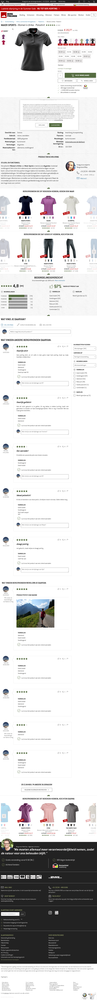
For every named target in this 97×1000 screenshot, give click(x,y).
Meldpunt (51, 953)
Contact (3, 945)
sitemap (6, 993)
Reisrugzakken (53, 984)
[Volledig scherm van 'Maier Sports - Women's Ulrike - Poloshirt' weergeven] (13, 29)
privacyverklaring (58, 120)
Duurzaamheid (53, 958)
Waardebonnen (53, 945)
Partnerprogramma (54, 948)
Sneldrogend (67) (55, 298)
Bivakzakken (53, 988)
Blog (7, 1)
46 (67, 56)
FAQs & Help (5, 943)
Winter (63, 15)
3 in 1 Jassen (29, 982)
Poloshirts (41, 21)
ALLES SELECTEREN (55, 125)
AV (2, 953)
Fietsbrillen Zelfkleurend (56, 990)
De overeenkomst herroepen (10, 960)
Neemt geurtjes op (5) (80, 296)
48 (73, 56)
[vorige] (3, 209)
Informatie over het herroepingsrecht (12, 957)
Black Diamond (77, 987)
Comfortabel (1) (54, 309)
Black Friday (5, 984)
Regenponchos (30, 985)
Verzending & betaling (8, 938)
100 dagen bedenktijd (59, 4)
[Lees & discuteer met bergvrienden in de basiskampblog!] (58, 913)
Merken (81, 15)
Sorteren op (78, 353)
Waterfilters (5, 987)
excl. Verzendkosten (63, 33)
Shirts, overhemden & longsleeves (26, 21)
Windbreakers (6, 988)
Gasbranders (5, 985)
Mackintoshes (30, 984)
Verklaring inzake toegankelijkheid (59, 955)
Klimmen (48, 15)
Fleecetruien (29, 990)
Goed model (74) (54, 296)
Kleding (22, 15)
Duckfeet (75, 984)
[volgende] (94, 209)
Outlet (88, 15)
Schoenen (30, 15)
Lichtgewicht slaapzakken (56, 985)
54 (61, 61)
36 (69, 52)
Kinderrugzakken (54, 987)
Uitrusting (39, 15)
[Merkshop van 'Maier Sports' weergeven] (5, 31)
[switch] (92, 998)
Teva (74, 982)
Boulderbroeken (6, 990)
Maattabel (60, 65)
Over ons (51, 938)
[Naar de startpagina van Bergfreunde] (9, 15)
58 (78, 61)
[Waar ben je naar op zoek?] (93, 15)
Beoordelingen (81, 361)
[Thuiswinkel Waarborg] (60, 865)
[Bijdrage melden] (67, 346)
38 (75, 52)
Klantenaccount (53, 940)
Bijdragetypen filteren (82, 345)
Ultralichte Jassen (31, 988)
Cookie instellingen (7, 955)
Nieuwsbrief (52, 943)
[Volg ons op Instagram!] (51, 913)
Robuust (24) (53, 304)
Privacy (6, 953)
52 (86, 56)
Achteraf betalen (33, 4)
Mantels (28, 987)
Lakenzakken (53, 982)
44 (61, 56)
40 (84, 52)
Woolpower (76, 988)
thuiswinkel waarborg (82, 4)
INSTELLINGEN (42, 125)
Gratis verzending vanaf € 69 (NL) (71, 86)
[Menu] (95, 993)
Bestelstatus (5, 940)
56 (69, 61)
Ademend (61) (54, 301)
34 (61, 52)
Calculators (5, 982)
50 (79, 56)
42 (90, 52)
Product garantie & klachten (10, 950)
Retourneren (5, 948)
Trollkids (75, 990)
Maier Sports (8, 25)
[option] (33, 49)
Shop (2, 1)
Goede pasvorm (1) (55, 307)
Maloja (75, 985)
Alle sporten (72, 15)
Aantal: (60, 71)
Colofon (50, 950)
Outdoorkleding (9, 21)
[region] (49, 115)
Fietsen (56, 15)
